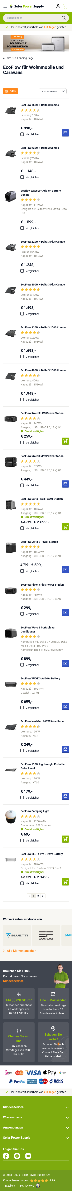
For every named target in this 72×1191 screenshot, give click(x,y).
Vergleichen (33, 134)
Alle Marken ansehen (21, 951)
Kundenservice (13, 981)
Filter (13, 91)
